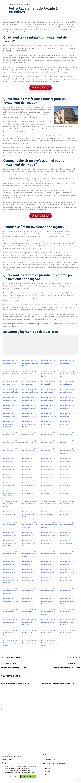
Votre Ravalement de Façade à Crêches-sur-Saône (67, 601)
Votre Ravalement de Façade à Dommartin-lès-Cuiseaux (11, 643)
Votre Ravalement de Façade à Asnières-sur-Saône (67, 373)
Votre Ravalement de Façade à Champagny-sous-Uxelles (10, 493)
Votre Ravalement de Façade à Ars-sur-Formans (48, 373)
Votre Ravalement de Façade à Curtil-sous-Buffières (67, 622)
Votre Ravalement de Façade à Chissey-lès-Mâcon (29, 553)
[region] (20, 770)
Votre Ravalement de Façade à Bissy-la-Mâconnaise (10, 424)
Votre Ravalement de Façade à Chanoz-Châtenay (10, 503)
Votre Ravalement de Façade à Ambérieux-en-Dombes (30, 363)
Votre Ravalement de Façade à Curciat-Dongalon (29, 622)
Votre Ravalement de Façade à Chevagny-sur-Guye (30, 543)
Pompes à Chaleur (7, 759)
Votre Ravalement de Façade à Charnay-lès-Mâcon (29, 514)
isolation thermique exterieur (19, 4)
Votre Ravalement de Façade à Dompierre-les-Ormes (49, 643)
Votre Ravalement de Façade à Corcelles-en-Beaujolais (10, 580)
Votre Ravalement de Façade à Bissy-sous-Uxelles (29, 424)
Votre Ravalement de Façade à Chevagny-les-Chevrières (11, 543)
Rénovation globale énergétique (11, 754)
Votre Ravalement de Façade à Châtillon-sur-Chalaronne (29, 524)
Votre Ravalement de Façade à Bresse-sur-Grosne (67, 450)
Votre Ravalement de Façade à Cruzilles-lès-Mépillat (48, 611)
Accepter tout (28, 776)
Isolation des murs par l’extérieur (11, 757)
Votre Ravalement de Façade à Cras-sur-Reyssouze (48, 601)
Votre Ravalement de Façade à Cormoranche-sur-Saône (11, 590)
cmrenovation (12, 16)
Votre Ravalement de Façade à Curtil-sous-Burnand (10, 632)
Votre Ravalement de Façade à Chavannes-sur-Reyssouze (49, 524)
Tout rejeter (12, 776)
